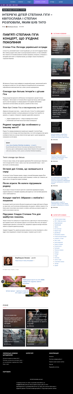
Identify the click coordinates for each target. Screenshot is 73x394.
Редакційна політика (54, 367)
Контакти (51, 356)
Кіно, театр (57, 240)
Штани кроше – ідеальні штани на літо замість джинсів (17, 292)
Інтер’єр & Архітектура (60, 236)
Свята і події (58, 259)
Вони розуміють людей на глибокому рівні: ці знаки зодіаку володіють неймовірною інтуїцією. (12, 338)
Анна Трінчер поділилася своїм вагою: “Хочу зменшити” (35, 339)
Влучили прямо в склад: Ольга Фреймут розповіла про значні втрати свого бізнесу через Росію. (61, 110)
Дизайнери (57, 232)
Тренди (56, 263)
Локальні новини (59, 250)
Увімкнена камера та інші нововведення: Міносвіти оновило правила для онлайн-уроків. (60, 67)
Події (29, 2)
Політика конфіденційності (55, 359)
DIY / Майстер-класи (60, 221)
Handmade (58, 225)
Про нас (51, 364)
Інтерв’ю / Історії (40, 2)
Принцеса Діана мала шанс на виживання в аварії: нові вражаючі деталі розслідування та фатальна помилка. (61, 89)
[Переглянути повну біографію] (34, 261)
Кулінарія (57, 248)
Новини (20, 2)
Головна (12, 2)
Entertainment (58, 223)
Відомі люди (7, 10)
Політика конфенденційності (33, 388)
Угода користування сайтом (49, 388)
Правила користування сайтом (56, 361)
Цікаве (61, 2)
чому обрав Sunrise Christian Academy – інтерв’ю (21, 145)
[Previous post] (3, 281)
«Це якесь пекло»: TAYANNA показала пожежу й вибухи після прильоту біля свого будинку (60, 46)
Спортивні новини (59, 261)
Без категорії (58, 228)
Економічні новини (59, 234)
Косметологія (58, 246)
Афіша (56, 227)
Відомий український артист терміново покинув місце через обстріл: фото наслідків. (13, 320)
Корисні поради (59, 244)
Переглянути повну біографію (24, 260)
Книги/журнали (59, 242)
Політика (57, 257)
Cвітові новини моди (60, 219)
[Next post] (48, 292)
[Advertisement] (25, 71)
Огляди (52, 2)
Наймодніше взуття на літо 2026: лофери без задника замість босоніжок (34, 281)
